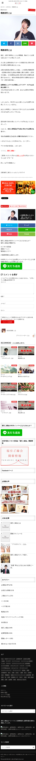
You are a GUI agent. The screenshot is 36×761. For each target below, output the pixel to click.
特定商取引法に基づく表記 (22, 754)
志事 (9, 677)
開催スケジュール (16, 533)
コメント (3, 282)
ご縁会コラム (7, 595)
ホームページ (15, 668)
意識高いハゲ (14, 677)
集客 (14, 679)
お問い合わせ (12, 754)
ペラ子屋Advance (5, 668)
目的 (25, 677)
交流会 (23, 670)
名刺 (2, 675)
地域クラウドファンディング (12, 617)
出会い (17, 672)
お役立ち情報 (14, 206)
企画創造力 (4, 672)
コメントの (5, 694)
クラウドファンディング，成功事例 (21, 663)
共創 (13, 672)
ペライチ (22, 665)
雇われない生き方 (8, 644)
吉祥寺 (29, 672)
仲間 (28, 670)
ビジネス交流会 (5, 665)
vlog (2, 659)
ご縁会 (3, 661)
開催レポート (7, 638)
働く (9, 672)
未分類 (4, 622)
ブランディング (14, 665)
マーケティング (23, 668)
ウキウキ (8, 663)
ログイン (3, 690)
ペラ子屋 (5, 606)
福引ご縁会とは (15, 523)
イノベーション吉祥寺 (26, 661)
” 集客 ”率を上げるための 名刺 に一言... (21, 566)
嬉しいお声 (20, 155)
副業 (22, 672)
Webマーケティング (10, 659)
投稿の (4, 692)
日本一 (21, 677)
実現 (2, 677)
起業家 (10, 679)
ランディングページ (6, 670)
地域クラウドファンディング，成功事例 (21, 675)
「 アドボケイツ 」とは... (18, 544)
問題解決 (7, 675)
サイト (3, 310)
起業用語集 (5, 206)
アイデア (8, 661)
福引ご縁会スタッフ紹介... (19, 555)
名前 (2, 296)
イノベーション (16, 661)
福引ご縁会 (6, 628)
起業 (6, 679)
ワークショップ (16, 670)
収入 (25, 672)
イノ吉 (4, 601)
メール (3, 303)
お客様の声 (6, 585)
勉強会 (4, 612)
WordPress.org (5, 696)
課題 (2, 679)
